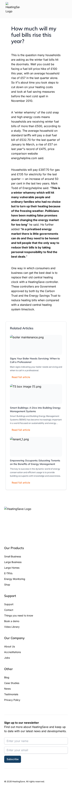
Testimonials (11, 694)
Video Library (12, 626)
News (7, 688)
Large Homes (11, 567)
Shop (7, 584)
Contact (8, 609)
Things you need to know (18, 615)
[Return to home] (13, 9)
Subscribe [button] (13, 759)
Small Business (12, 556)
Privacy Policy (12, 699)
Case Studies (11, 683)
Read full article (21, 377)
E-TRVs (8, 573)
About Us (9, 646)
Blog (6, 677)
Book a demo (11, 621)
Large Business (12, 562)
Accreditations (12, 652)
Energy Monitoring (14, 578)
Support (8, 604)
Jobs (7, 657)
